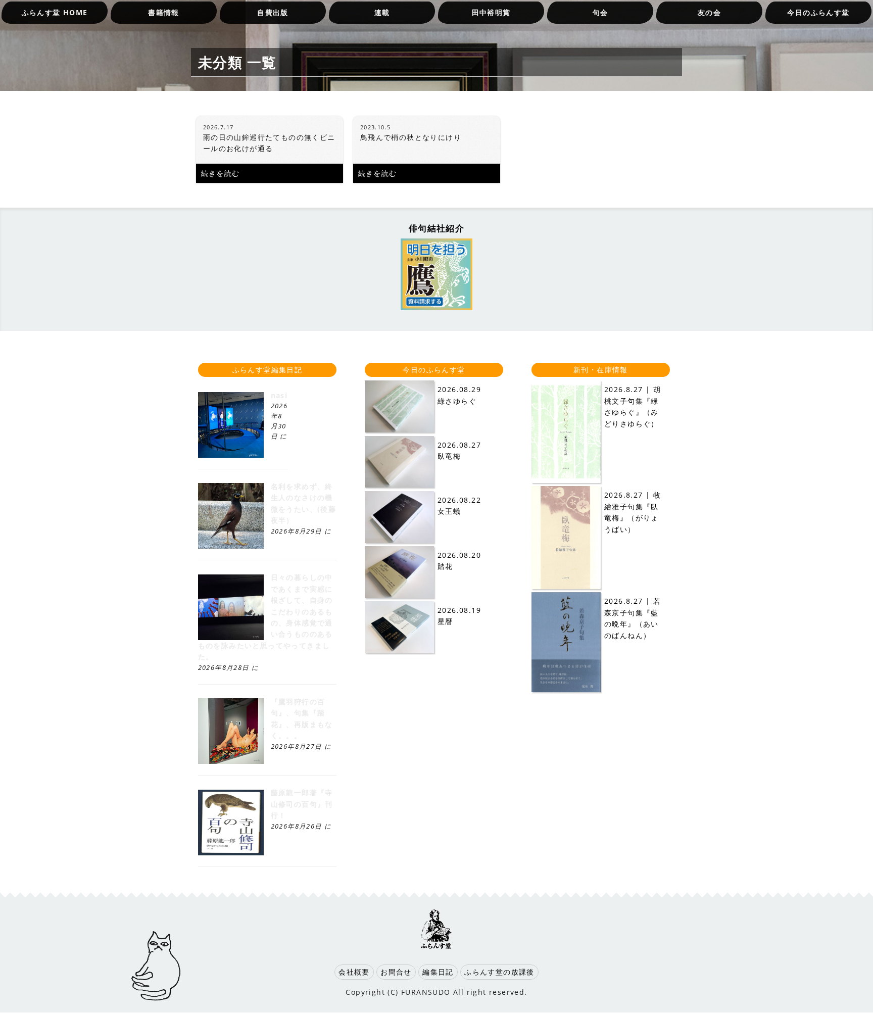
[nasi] (231, 455)
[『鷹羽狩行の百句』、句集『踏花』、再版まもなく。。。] (231, 761)
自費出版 (272, 12)
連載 (382, 12)
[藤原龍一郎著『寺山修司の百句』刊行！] (231, 852)
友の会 (709, 12)
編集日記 (438, 972)
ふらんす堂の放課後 (499, 972)
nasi (279, 395)
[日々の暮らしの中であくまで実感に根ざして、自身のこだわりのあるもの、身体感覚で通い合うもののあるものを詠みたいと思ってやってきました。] (231, 637)
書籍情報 (163, 12)
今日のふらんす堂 (818, 12)
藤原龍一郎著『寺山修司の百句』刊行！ (302, 804)
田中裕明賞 (491, 12)
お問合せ (396, 972)
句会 (600, 12)
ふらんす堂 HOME (55, 12)
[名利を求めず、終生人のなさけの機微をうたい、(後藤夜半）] (231, 546)
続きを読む (220, 173)
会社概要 (354, 972)
